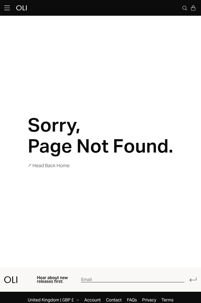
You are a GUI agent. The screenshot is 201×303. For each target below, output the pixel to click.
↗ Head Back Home (49, 166)
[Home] (10, 279)
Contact (114, 300)
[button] (193, 8)
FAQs (132, 300)
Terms (167, 300)
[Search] (184, 8)
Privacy (149, 300)
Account (92, 300)
